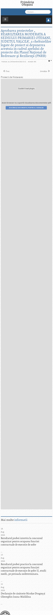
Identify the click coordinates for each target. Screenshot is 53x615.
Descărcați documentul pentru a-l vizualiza (26, 108)
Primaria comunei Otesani (27, 3)
